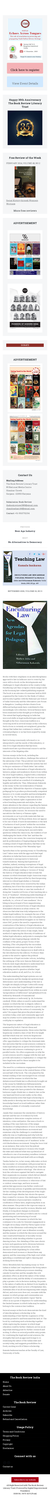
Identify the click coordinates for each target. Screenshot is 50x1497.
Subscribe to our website (25, 1480)
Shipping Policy (11, 1435)
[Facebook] (30, 554)
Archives (7, 1411)
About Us (7, 1386)
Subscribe (7, 1415)
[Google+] (44, 554)
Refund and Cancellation (15, 1419)
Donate (6, 1394)
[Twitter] (34, 554)
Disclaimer (8, 1448)
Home (6, 1382)
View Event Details (25, 83)
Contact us (8, 1466)
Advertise (7, 1390)
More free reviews (25, 210)
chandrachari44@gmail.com (20, 508)
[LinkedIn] (39, 554)
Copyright (8, 1444)
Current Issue (9, 1406)
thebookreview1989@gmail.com (22, 505)
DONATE (25, 345)
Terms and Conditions (14, 1431)
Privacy (6, 1440)
